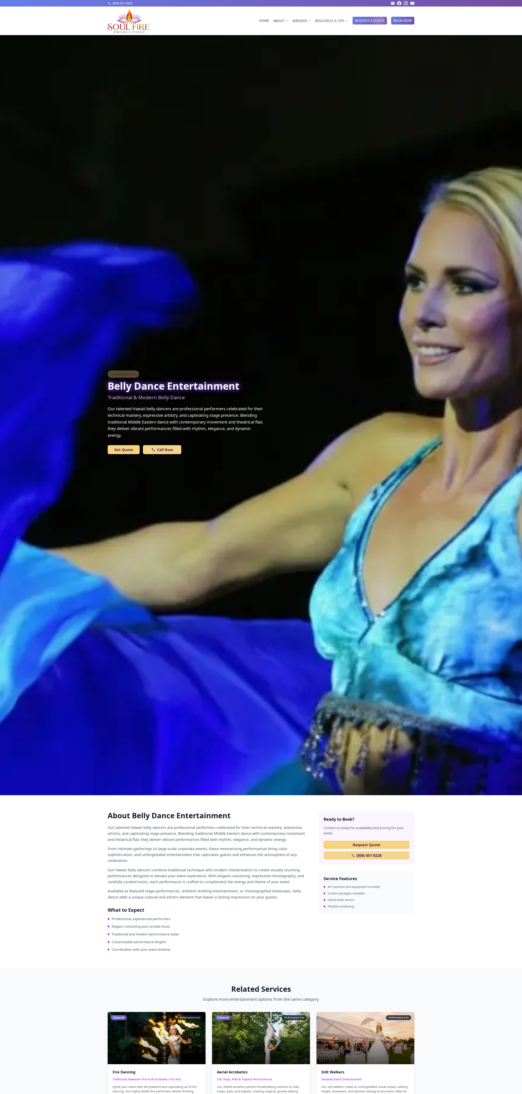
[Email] (393, 3)
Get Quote (123, 449)
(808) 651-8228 (369, 855)
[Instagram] (406, 3)
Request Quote (366, 844)
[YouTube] (412, 3)
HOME (264, 20)
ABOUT (278, 21)
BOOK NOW (403, 20)
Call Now (165, 449)
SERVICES (299, 21)
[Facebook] (399, 3)
